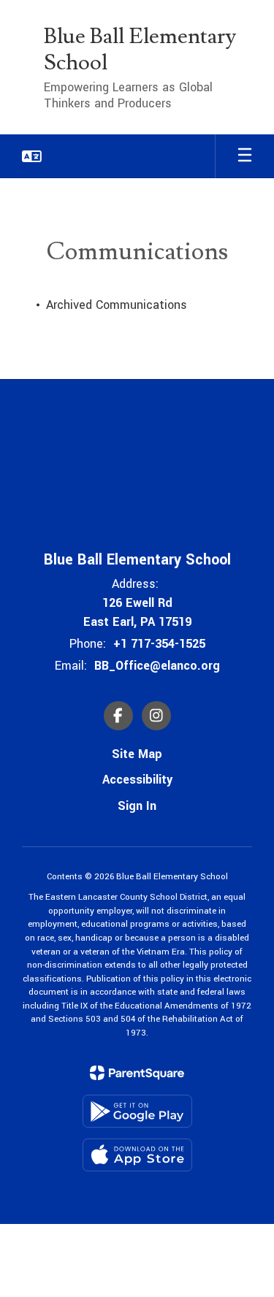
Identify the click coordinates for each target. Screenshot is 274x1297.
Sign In (137, 805)
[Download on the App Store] (137, 1155)
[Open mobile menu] (245, 156)
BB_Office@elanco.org (157, 665)
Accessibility (137, 779)
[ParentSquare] (137, 1073)
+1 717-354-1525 (159, 643)
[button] (31, 156)
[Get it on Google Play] (137, 1111)
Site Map (137, 754)
